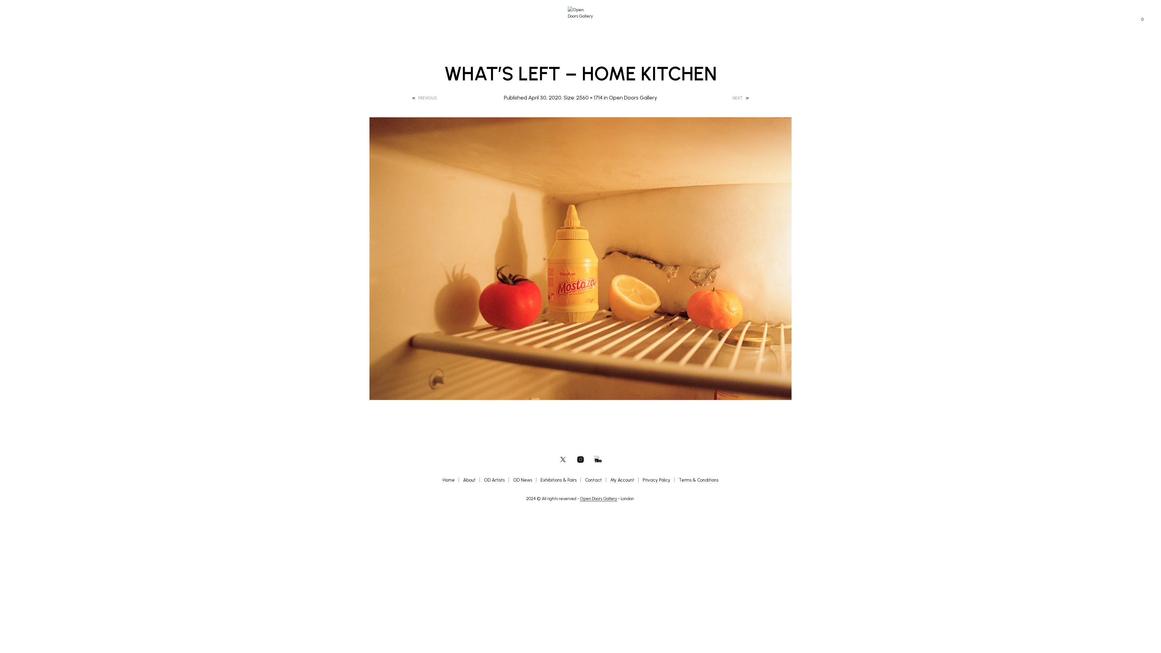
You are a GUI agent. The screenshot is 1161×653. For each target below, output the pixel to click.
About (469, 480)
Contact (593, 480)
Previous (427, 98)
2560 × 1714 (589, 97)
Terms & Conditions (698, 480)
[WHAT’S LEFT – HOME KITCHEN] (580, 258)
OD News (522, 480)
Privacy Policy (656, 480)
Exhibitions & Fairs (559, 480)
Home (449, 480)
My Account (622, 480)
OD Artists (494, 480)
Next (738, 98)
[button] (1138, 20)
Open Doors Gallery (633, 97)
